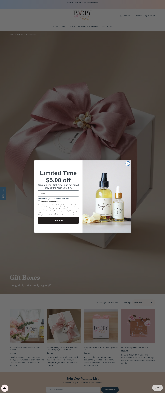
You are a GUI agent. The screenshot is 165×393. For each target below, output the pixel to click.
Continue (58, 220)
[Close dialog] (128, 163)
